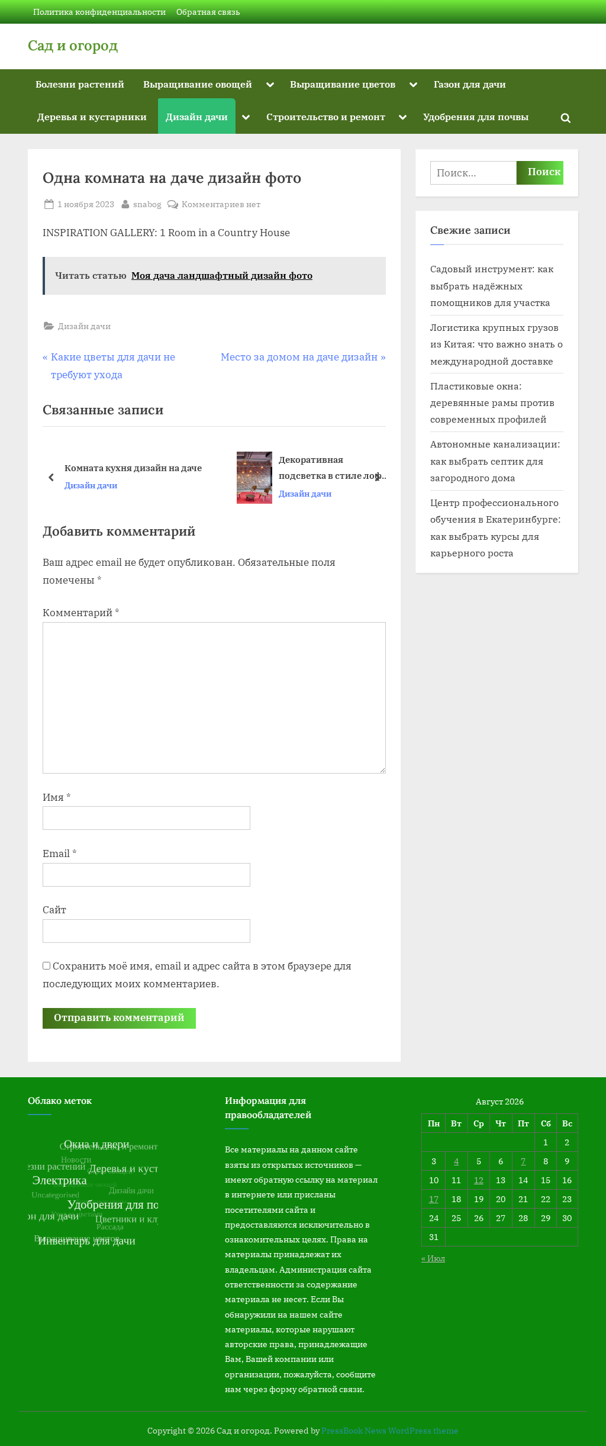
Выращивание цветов (342, 84)
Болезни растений (80, 84)
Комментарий (81, 612)
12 (478, 1180)
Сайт (54, 909)
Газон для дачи (470, 84)
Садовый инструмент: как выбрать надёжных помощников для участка (491, 285)
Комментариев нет (221, 204)
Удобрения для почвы (475, 116)
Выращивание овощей (197, 84)
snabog (147, 204)
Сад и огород (73, 45)
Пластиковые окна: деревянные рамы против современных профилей (492, 402)
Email (60, 853)
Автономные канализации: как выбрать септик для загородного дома (495, 460)
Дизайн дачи (197, 116)
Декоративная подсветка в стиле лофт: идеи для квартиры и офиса (334, 468)
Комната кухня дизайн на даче (133, 468)
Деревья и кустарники (92, 116)
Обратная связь (208, 11)
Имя (57, 797)
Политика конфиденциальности (99, 11)
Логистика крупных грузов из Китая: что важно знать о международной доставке (496, 344)
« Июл (433, 1258)
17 (434, 1199)
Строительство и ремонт (325, 116)
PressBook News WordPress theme (390, 1430)
